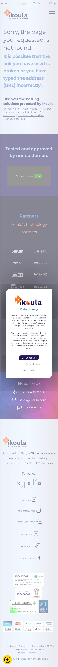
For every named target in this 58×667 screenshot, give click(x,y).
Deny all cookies (34, 364)
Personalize (29, 370)
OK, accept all (29, 357)
